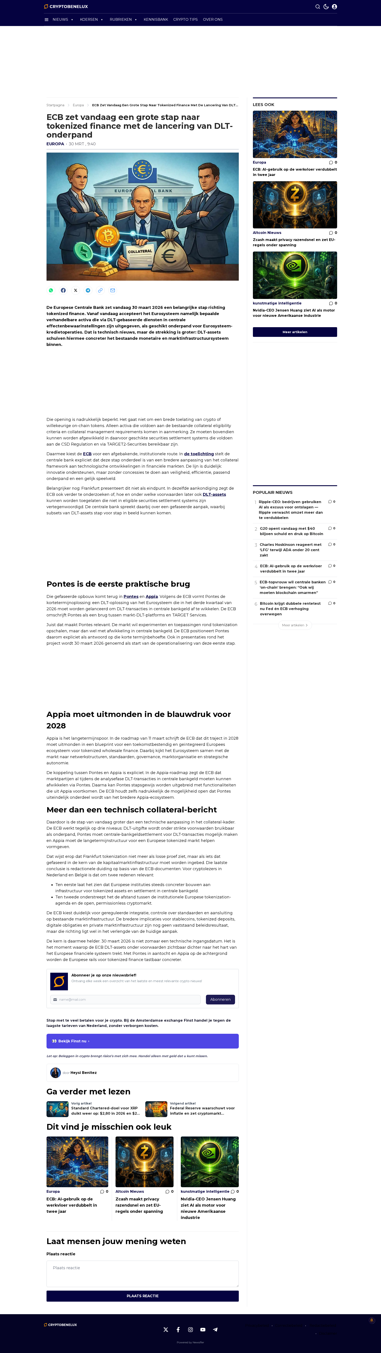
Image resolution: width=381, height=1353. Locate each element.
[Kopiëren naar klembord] (100, 290)
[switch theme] (326, 7)
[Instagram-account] (190, 1329)
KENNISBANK (156, 19)
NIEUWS (60, 19)
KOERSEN (89, 19)
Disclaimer (328, 1333)
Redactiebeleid (323, 1325)
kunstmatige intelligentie (205, 1191)
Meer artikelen (295, 332)
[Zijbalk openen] (46, 19)
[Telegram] (88, 290)
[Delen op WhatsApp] (51, 290)
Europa (55, 144)
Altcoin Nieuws (130, 1191)
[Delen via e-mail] (112, 290)
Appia (152, 596)
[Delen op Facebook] (63, 290)
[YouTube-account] (202, 1329)
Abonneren (220, 999)
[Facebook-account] (178, 1329)
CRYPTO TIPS (185, 19)
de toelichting (199, 454)
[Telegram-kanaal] (215, 1329)
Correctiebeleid (289, 1325)
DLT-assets (214, 494)
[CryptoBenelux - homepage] (66, 6)
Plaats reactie (143, 1296)
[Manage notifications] (371, 1320)
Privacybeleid (257, 1325)
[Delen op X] (75, 290)
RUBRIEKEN (121, 19)
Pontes (131, 596)
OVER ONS (213, 19)
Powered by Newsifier (190, 1342)
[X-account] (165, 1329)
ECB (87, 454)
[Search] (317, 6)
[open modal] (334, 6)
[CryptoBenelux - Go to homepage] (60, 1325)
